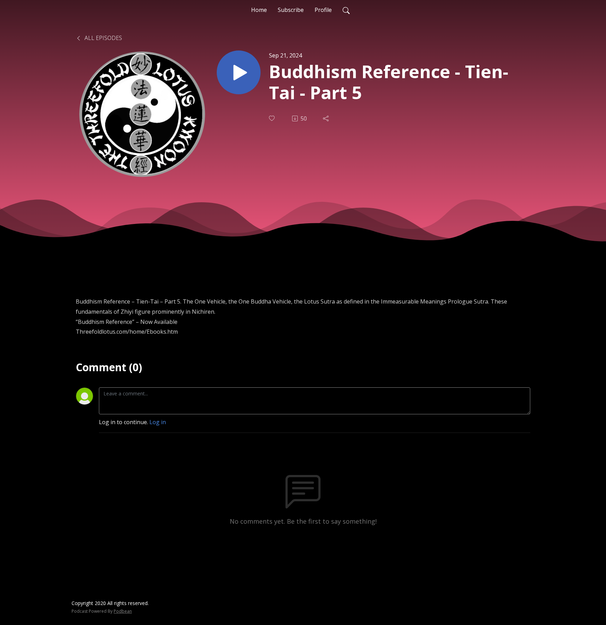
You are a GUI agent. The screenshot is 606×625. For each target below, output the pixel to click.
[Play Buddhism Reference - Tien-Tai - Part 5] (239, 72)
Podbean (123, 611)
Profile (323, 10)
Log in (157, 422)
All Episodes (102, 38)
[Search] (346, 10)
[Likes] (272, 118)
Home (259, 10)
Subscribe (291, 10)
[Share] (326, 118)
